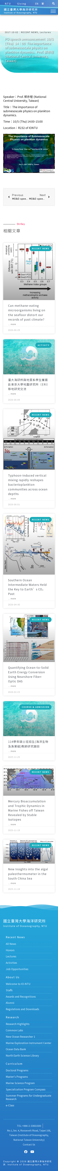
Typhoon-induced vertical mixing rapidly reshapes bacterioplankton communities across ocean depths (28, 484)
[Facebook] (25, 1151)
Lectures (45, 32)
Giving (21, 3)
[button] (53, 3)
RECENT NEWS (29, 32)
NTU (8, 3)
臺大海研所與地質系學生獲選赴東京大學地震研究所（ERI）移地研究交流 (29, 384)
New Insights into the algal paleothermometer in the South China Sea (28, 873)
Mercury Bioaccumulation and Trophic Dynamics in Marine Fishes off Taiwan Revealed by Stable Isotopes (27, 810)
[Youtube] (32, 1151)
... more (12, 324)
